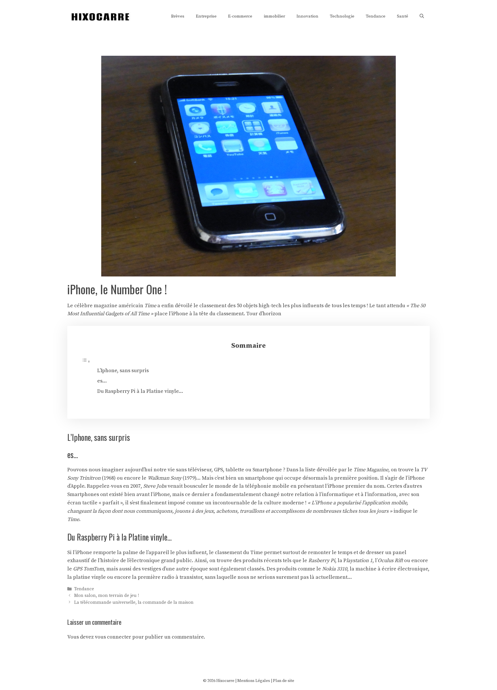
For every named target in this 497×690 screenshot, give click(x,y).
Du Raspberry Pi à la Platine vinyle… (140, 391)
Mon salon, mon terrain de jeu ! (106, 596)
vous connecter (113, 637)
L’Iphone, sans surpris (123, 370)
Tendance (375, 16)
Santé (402, 16)
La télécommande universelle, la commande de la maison (134, 602)
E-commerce (240, 16)
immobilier (274, 16)
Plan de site (283, 680)
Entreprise (206, 16)
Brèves (177, 16)
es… (102, 381)
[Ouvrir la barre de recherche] (422, 16)
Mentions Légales (253, 680)
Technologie (342, 16)
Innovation (307, 16)
